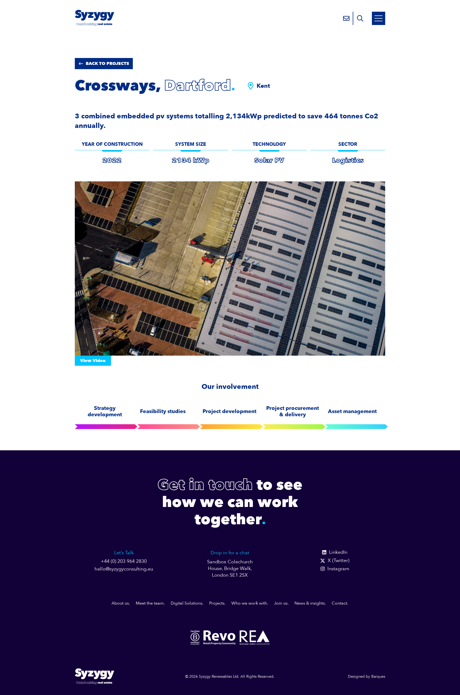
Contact (339, 603)
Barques (378, 676)
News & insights (309, 603)
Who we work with (249, 603)
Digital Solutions (186, 603)
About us (120, 603)
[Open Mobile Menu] (378, 18)
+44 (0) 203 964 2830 (124, 561)
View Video (93, 361)
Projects (216, 603)
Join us (281, 603)
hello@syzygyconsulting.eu (124, 569)
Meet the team (150, 603)
